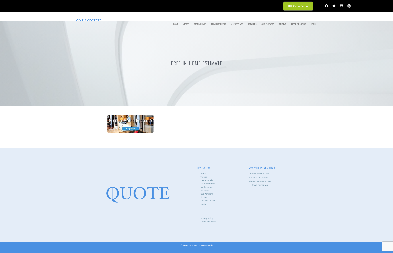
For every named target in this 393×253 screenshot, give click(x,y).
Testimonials (200, 24)
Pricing (282, 24)
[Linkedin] (341, 6)
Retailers (252, 24)
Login (313, 24)
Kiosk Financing (298, 24)
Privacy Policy (206, 218)
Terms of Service (208, 221)
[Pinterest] (349, 6)
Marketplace (237, 24)
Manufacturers (218, 24)
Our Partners (267, 24)
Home (175, 24)
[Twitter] (334, 6)
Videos (186, 24)
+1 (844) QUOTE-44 (258, 185)
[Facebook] (326, 6)
